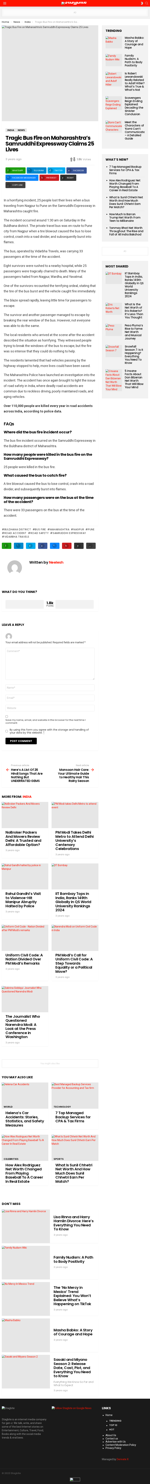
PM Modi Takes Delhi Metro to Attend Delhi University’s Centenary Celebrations (74, 840)
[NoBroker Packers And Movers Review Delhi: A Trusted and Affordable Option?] (25, 815)
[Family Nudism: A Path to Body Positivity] (26, 1263)
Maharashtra (59, 529)
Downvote (74, 604)
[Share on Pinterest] (67, 546)
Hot (111, 1429)
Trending (115, 1421)
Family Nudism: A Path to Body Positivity (73, 1259)
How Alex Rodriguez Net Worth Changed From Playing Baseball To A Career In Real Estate (24, 1173)
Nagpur (78, 529)
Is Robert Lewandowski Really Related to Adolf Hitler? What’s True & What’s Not (135, 81)
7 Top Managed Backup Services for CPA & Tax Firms (73, 1117)
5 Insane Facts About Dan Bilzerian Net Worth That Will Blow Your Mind (134, 379)
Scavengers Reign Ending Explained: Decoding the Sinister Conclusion (134, 106)
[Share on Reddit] (79, 546)
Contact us (112, 1438)
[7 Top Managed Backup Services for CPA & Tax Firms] (75, 1095)
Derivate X (123, 1459)
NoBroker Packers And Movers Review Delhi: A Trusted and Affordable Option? (23, 838)
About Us (111, 1435)
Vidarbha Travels (16, 537)
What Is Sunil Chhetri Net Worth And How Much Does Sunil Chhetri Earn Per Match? (73, 1173)
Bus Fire (40, 529)
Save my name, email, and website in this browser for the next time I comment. (45, 721)
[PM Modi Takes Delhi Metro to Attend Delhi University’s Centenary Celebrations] (75, 815)
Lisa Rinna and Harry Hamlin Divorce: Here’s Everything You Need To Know (73, 1223)
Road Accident (15, 533)
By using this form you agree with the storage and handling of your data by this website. (49, 731)
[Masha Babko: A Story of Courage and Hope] (26, 1335)
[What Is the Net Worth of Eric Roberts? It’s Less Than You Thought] (114, 309)
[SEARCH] (146, 3)
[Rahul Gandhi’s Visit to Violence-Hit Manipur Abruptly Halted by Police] (25, 876)
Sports (59, 1159)
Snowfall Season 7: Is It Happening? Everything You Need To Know (134, 355)
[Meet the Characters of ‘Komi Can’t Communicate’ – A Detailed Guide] (114, 127)
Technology (62, 1106)
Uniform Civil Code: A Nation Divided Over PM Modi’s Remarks (24, 959)
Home (109, 1415)
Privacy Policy (113, 1448)
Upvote (24, 604)
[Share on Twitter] (30, 546)
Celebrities (11, 1159)
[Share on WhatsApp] (6, 546)
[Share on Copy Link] (91, 546)
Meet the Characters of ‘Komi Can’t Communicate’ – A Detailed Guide (135, 130)
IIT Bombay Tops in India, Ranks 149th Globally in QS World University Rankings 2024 (73, 902)
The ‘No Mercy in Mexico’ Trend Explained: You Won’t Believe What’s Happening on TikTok (72, 1295)
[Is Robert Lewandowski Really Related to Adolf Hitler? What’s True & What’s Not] (114, 79)
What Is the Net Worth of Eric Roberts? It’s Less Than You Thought (134, 310)
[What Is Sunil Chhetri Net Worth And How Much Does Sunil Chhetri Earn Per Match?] (75, 1148)
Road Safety (40, 533)
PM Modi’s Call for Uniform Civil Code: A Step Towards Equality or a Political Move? (74, 963)
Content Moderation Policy (121, 1444)
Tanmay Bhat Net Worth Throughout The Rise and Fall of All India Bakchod (126, 231)
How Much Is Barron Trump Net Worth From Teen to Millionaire (124, 217)
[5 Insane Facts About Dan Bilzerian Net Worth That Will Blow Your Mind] (114, 380)
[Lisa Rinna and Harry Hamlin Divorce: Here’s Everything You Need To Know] (26, 1226)
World (8, 1106)
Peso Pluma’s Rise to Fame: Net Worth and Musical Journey (134, 331)
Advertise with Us (116, 1441)
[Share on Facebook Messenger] (54, 546)
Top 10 (113, 1425)
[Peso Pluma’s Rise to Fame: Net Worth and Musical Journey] (114, 330)
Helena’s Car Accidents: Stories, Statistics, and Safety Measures (24, 1119)
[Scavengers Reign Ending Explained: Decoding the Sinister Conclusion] (114, 103)
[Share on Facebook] (43, 546)
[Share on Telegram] (18, 546)
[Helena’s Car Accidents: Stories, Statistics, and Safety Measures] (25, 1095)
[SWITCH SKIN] (141, 3)
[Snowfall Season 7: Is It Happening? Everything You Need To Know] (114, 351)
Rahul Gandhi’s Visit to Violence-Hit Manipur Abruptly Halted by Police (23, 900)
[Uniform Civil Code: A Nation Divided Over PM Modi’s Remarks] (25, 938)
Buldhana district (17, 529)
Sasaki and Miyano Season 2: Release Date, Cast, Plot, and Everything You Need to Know (72, 1367)
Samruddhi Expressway (69, 533)
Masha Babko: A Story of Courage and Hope (73, 1332)
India (27, 796)
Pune (91, 529)
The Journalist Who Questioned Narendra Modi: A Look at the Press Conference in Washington (22, 1027)
